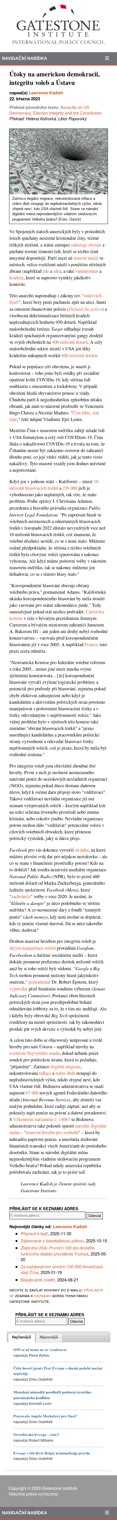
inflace (45, 1073)
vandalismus (86, 271)
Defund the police (85, 309)
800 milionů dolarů (79, 355)
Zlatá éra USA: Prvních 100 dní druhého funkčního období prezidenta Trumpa (58, 1250)
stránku (82, 850)
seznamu (42, 1295)
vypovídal (18, 989)
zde (46, 271)
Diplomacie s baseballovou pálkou (52, 1241)
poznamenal (39, 982)
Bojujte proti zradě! (38, 1280)
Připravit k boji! (34, 1233)
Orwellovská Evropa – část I (36, 1434)
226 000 (69, 488)
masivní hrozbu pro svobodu (52, 1132)
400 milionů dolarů (70, 342)
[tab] (21, 1337)
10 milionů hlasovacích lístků (53, 484)
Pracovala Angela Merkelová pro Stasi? (45, 1416)
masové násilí (86, 258)
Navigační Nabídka (24, 58)
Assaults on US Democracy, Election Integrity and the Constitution (55, 110)
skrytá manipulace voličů (32, 948)
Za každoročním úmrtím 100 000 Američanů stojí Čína (62, 1269)
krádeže (16, 277)
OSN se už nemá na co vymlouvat (39, 1349)
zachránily (21, 896)
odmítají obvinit (86, 245)
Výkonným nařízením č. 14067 (41, 1119)
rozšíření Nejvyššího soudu (34, 1053)
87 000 (32, 1093)
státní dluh (65, 1073)
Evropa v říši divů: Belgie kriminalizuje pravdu (51, 1453)
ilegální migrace (65, 1066)
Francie (92, 644)
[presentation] (21, 1337)
